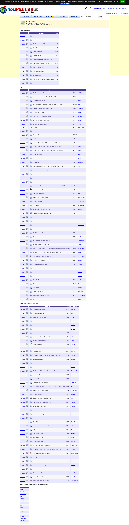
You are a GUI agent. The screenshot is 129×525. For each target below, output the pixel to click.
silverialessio (81, 127)
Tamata (79, 120)
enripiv (79, 193)
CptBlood (80, 264)
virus (79, 185)
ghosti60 (22, 500)
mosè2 (79, 104)
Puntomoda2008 (81, 146)
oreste (21, 509)
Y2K (79, 166)
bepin (79, 154)
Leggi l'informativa (65, 3)
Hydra (79, 142)
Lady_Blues (80, 291)
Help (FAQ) (74, 16)
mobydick (80, 232)
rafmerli (79, 100)
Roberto (79, 213)
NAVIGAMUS (81, 201)
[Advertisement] (9, 49)
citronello (80, 189)
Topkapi (79, 112)
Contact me (125, 8)
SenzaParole (81, 225)
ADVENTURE (81, 170)
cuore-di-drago (23, 496)
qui (32, 24)
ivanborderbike (81, 256)
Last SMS (26, 16)
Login (104, 8)
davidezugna (81, 205)
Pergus (79, 124)
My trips (62, 16)
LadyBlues (80, 92)
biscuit (79, 158)
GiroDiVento (80, 134)
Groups (48, 16)
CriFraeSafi (23, 494)
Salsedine (80, 96)
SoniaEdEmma (81, 177)
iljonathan (80, 236)
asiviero (79, 174)
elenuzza (80, 116)
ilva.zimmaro (81, 248)
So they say (118, 8)
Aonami (79, 217)
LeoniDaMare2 (81, 197)
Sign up (99, 8)
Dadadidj (80, 130)
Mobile (95, 8)
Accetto (122, 1)
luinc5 (21, 505)
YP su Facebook (110, 8)
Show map (22, 36)
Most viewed (38, 16)
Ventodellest (80, 162)
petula (21, 511)
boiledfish (80, 287)
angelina (80, 209)
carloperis (80, 272)
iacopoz (73, 325)
